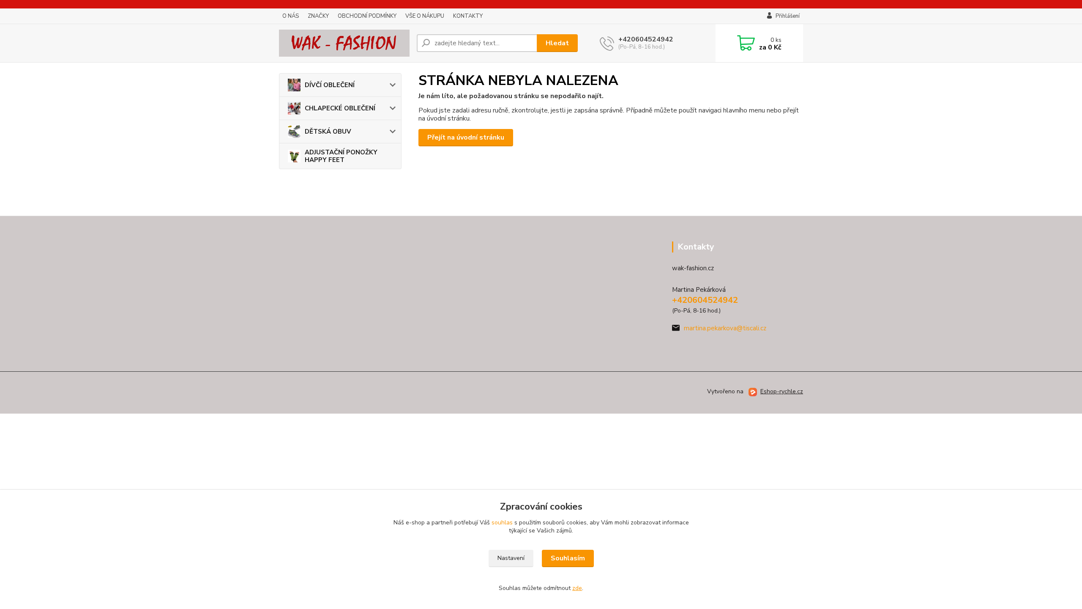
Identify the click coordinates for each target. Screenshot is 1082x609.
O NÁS (290, 16)
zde (577, 588)
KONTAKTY (468, 16)
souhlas (502, 522)
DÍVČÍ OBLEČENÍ (330, 85)
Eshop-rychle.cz (781, 391)
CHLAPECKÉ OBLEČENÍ (340, 108)
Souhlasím (568, 558)
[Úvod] (344, 43)
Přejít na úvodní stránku (465, 137)
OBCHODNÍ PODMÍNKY (367, 16)
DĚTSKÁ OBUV (328, 131)
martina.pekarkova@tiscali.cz (725, 328)
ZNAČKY (318, 16)
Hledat (557, 43)
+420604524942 (645, 39)
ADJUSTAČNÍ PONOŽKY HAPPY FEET (341, 156)
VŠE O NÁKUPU (424, 16)
